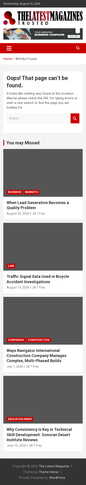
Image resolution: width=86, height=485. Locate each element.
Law (11, 265)
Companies (16, 340)
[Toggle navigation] (9, 48)
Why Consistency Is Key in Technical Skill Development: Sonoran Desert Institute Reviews (39, 434)
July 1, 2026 (15, 366)
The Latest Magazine (54, 466)
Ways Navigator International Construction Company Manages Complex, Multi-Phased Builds (36, 355)
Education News (20, 419)
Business (14, 192)
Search (75, 118)
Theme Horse (49, 472)
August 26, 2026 (18, 213)
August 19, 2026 (18, 287)
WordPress (57, 478)
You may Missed (22, 142)
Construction (38, 340)
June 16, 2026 (16, 445)
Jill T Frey (38, 213)
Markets (31, 192)
